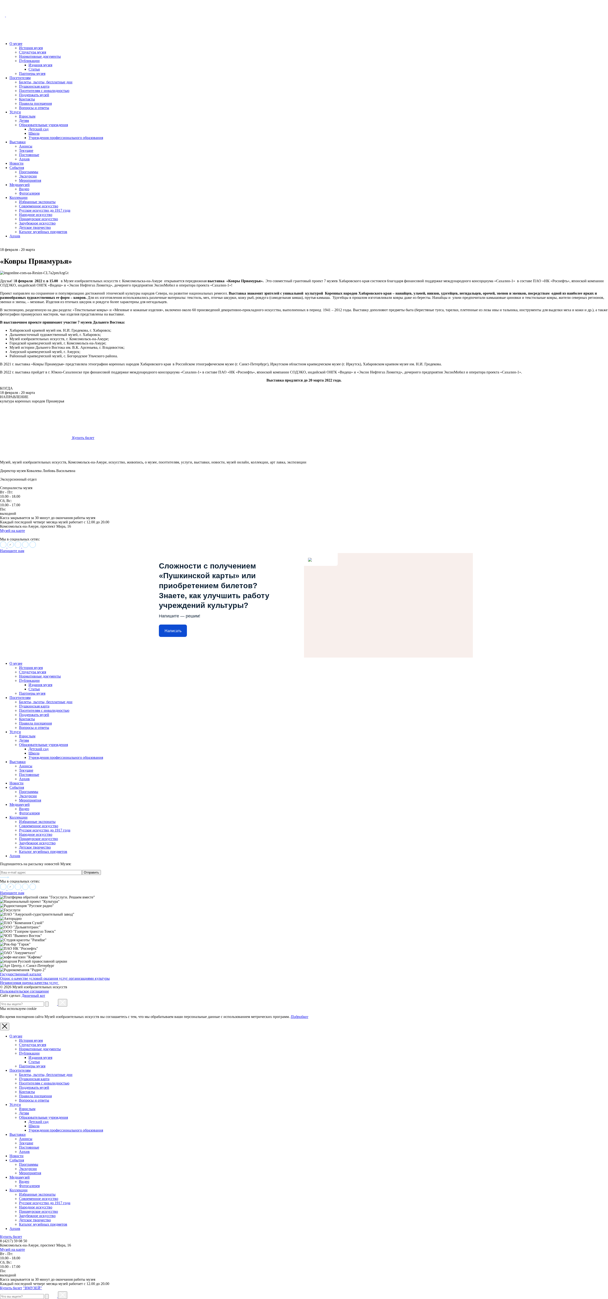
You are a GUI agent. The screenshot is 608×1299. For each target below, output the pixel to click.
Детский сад (38, 129)
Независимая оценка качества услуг (29, 983)
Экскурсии (28, 176)
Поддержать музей (34, 95)
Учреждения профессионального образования (65, 138)
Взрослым (27, 116)
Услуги (15, 112)
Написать (173, 631)
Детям (24, 121)
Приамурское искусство (38, 219)
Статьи (34, 69)
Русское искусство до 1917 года (44, 210)
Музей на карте (12, 531)
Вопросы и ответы (34, 108)
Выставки (18, 142)
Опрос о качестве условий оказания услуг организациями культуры (55, 978)
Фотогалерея (29, 193)
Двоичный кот (33, 995)
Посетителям (20, 78)
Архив (24, 159)
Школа (33, 133)
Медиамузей (20, 185)
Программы (28, 172)
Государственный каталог (21, 974)
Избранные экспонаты (37, 202)
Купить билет (11, 1237)
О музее (16, 44)
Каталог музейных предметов (43, 232)
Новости (17, 163)
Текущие (26, 150)
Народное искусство (35, 215)
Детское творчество (35, 227)
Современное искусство (38, 206)
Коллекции (19, 198)
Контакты (27, 99)
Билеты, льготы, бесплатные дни (45, 82)
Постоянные (29, 155)
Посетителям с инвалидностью (44, 91)
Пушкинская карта (34, 86)
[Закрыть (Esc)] (62, 1003)
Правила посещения (35, 103)
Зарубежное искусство (37, 223)
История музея (31, 48)
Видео (24, 189)
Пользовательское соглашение (24, 991)
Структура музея (32, 52)
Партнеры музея (32, 74)
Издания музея (40, 65)
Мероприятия (30, 180)
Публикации (29, 61)
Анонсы (25, 146)
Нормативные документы (40, 56)
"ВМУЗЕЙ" (32, 1288)
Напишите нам (12, 551)
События (17, 168)
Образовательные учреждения (43, 125)
